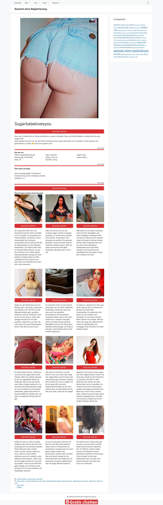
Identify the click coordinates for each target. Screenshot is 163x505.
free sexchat (117, 35)
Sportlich (39, 479)
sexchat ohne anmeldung (138, 47)
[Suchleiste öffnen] (147, 3)
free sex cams (142, 33)
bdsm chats (20, 481)
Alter (26, 3)
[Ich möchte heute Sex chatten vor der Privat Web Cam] (90, 295)
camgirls (142, 25)
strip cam (132, 54)
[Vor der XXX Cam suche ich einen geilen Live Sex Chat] (28, 432)
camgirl (131, 25)
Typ (35, 3)
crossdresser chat (122, 30)
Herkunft (55, 3)
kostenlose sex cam (134, 40)
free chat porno (67, 481)
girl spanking (137, 37)
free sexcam (134, 33)
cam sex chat (123, 27)
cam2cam (117, 25)
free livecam (117, 33)
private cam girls (133, 42)
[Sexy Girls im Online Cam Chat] (59, 295)
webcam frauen (139, 54)
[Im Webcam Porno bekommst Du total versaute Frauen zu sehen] (90, 221)
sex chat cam (139, 45)
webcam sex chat (122, 56)
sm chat (117, 54)
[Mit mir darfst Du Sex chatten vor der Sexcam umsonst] (28, 221)
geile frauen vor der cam (80, 481)
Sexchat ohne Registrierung (31, 9)
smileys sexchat (125, 54)
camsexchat (132, 27)
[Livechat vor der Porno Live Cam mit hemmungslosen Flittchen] (90, 432)
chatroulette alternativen (54, 481)
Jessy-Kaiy (20, 485)
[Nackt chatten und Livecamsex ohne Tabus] (59, 221)
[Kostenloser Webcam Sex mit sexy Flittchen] (59, 362)
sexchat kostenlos (126, 47)
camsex (115, 27)
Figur (44, 3)
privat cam (125, 42)
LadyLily (19, 487)
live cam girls (143, 40)
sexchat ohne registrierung (131, 50)
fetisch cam (143, 30)
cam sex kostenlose (31, 481)
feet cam (137, 30)
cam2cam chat (124, 25)
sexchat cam (129, 45)
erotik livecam (130, 30)
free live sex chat (126, 33)
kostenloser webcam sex (122, 40)
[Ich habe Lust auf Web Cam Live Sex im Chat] (28, 362)
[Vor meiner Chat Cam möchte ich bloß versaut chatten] (90, 362)
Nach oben (101, 148)
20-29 (19, 479)
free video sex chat (126, 37)
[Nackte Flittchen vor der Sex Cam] (59, 432)
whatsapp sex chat (133, 56)
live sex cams (117, 42)
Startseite (18, 3)
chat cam (138, 27)
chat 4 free (42, 481)
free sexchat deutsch (129, 35)
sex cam (120, 45)
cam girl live (137, 25)
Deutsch (24, 479)
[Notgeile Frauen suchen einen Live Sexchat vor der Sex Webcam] (28, 295)
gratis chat (92, 481)
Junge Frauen (32, 479)
